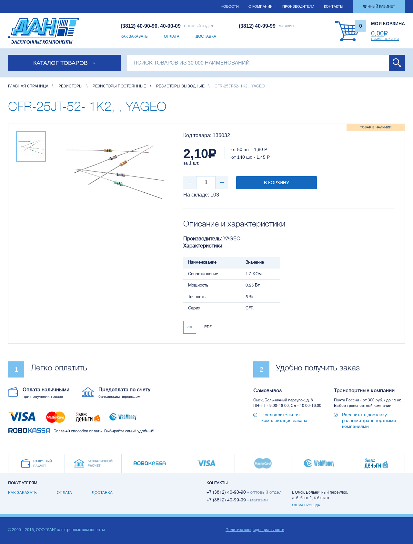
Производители (298, 6)
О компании (260, 6)
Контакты (333, 6)
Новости (230, 6)
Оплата (171, 36)
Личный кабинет (379, 6)
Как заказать (134, 36)
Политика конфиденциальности (255, 530)
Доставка (206, 36)
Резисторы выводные (180, 86)
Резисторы (70, 86)
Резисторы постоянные (119, 86)
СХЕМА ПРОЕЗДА (306, 505)
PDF (189, 327)
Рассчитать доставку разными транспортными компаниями (369, 420)
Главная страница (28, 86)
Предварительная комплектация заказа (284, 417)
